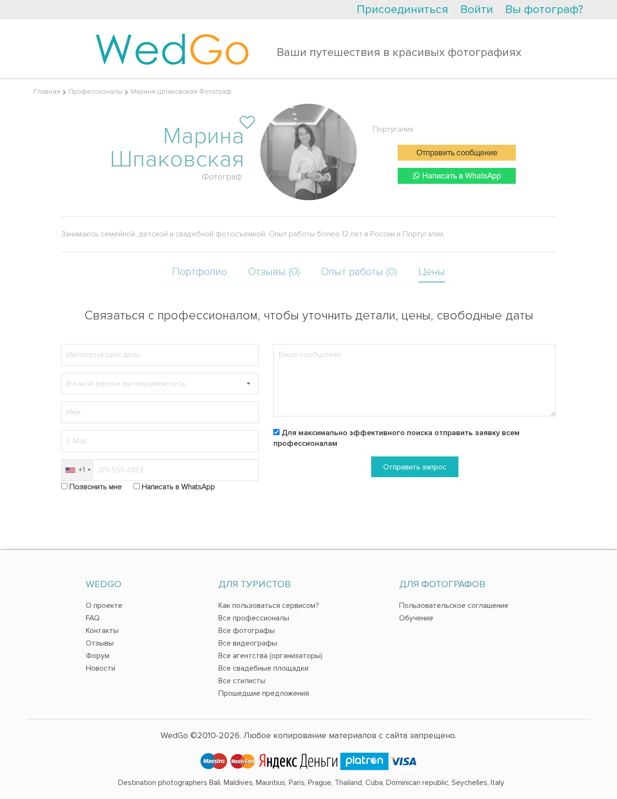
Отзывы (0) (274, 271)
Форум (97, 656)
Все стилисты (242, 681)
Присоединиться (402, 9)
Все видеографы (247, 643)
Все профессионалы (253, 618)
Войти (476, 9)
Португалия (393, 129)
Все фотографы (246, 630)
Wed (172, 48)
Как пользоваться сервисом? (268, 605)
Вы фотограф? (544, 9)
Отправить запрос (414, 467)
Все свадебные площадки (263, 668)
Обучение (416, 618)
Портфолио (199, 271)
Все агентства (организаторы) (270, 656)
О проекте (104, 605)
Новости (100, 668)
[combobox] (78, 470)
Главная (47, 91)
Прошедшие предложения (263, 693)
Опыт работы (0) (359, 271)
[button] (248, 384)
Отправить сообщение (456, 153)
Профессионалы (95, 91)
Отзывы (100, 643)
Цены (431, 271)
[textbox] (160, 384)
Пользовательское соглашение (454, 605)
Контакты (102, 630)
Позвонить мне (95, 487)
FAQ (93, 618)
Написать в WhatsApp (461, 176)
